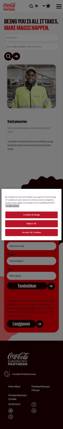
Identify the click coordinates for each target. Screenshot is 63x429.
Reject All (31, 224)
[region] (31, 214)
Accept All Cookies (31, 232)
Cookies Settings (31, 215)
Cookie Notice (12, 206)
